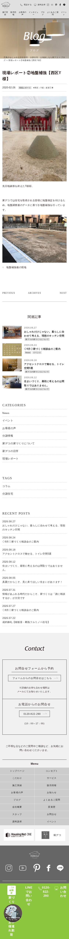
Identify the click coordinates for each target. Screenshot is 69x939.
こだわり (17, 778)
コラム (6, 486)
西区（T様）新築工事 (44, 88)
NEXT (63, 293)
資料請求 (42, 5)
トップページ (17, 771)
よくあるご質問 (53, 14)
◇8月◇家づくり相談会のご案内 (20, 608)
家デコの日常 (10, 451)
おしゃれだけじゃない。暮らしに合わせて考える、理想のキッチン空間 (33, 525)
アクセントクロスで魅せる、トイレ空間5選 (27, 551)
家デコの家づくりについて (18, 443)
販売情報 (13, 14)
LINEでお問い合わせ (29, 896)
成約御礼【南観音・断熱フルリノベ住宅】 (26, 620)
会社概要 (17, 807)
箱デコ (57, 834)
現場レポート (25, 88)
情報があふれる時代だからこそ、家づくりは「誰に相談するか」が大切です (33, 594)
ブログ (43, 14)
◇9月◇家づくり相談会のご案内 (20, 539)
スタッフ (17, 814)
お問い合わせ (63, 891)
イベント (64, 14)
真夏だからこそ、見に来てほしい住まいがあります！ (32, 579)
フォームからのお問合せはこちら (32, 678)
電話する (28, 5)
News (5, 413)
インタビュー (33, 14)
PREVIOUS (8, 293)
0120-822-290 (32, 714)
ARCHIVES (34, 293)
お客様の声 (22, 14)
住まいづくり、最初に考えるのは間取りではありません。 (32, 565)
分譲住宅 (7, 493)
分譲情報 (7, 435)
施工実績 (5, 14)
